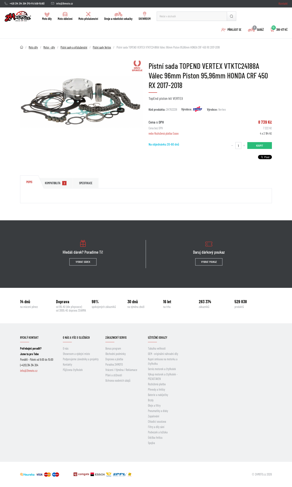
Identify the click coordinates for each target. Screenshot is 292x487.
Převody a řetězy (156, 389)
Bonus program (113, 348)
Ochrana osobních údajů (117, 380)
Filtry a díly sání (156, 427)
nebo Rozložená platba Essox (163, 133)
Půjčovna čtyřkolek (73, 370)
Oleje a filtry (154, 405)
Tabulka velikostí (157, 348)
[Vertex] (198, 109)
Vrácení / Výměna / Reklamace (121, 370)
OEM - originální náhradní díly (163, 354)
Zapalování (153, 416)
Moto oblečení (65, 19)
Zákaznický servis (116, 337)
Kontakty (67, 364)
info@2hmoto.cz (64, 3)
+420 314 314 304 (18, 3)
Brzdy (150, 400)
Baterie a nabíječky (158, 395)
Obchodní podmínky (115, 354)
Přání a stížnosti (113, 375)
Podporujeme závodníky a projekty (81, 359)
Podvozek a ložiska (158, 432)
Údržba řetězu (155, 437)
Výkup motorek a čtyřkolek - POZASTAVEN (162, 376)
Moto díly (47, 19)
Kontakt (283, 3)
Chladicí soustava (157, 421)
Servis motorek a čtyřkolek (162, 369)
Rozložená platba (157, 384)
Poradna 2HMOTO (114, 364)
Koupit (259, 145)
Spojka (151, 443)
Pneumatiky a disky (158, 411)
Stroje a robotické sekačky (118, 19)
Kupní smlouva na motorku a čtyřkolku (162, 361)
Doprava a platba (114, 359)
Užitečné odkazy (157, 337)
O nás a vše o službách (76, 337)
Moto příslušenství (88, 19)
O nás (65, 348)
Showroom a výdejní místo (76, 354)
